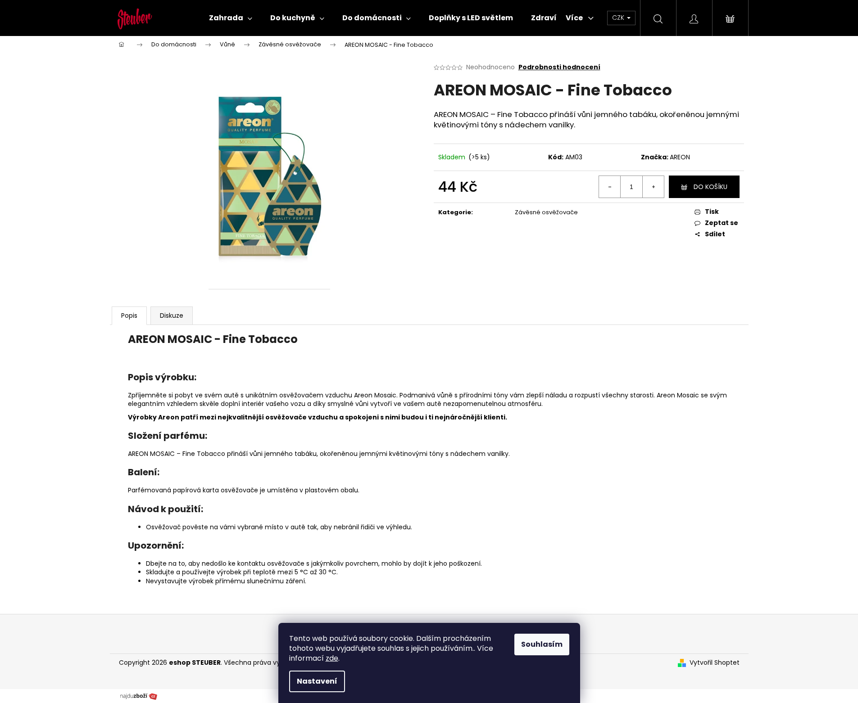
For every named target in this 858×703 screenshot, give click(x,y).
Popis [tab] (129, 315)
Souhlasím (542, 644)
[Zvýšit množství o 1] (653, 187)
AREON (680, 157)
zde (332, 658)
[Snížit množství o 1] (610, 187)
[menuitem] (230, 18)
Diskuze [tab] (171, 315)
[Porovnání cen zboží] (139, 695)
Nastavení (317, 681)
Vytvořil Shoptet (715, 662)
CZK (619, 17)
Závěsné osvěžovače (546, 212)
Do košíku (710, 186)
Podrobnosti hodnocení (559, 67)
